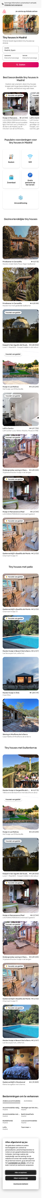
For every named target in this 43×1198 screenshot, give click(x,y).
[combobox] (20, 50)
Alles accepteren (21, 1172)
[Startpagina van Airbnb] (4, 11)
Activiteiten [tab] (28, 1101)
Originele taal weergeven (13, 5)
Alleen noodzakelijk (21, 1178)
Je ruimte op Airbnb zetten (26, 11)
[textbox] (11, 58)
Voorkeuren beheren (20, 1184)
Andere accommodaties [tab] (11, 1101)
